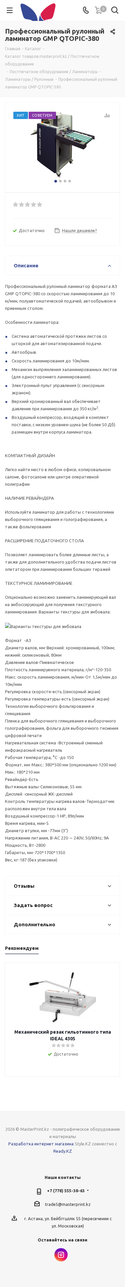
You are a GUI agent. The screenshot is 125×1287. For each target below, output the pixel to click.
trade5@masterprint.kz (68, 1204)
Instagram (61, 1254)
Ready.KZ (62, 1151)
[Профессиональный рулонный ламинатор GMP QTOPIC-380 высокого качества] (62, 144)
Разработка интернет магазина (41, 1143)
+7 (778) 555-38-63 (66, 1190)
